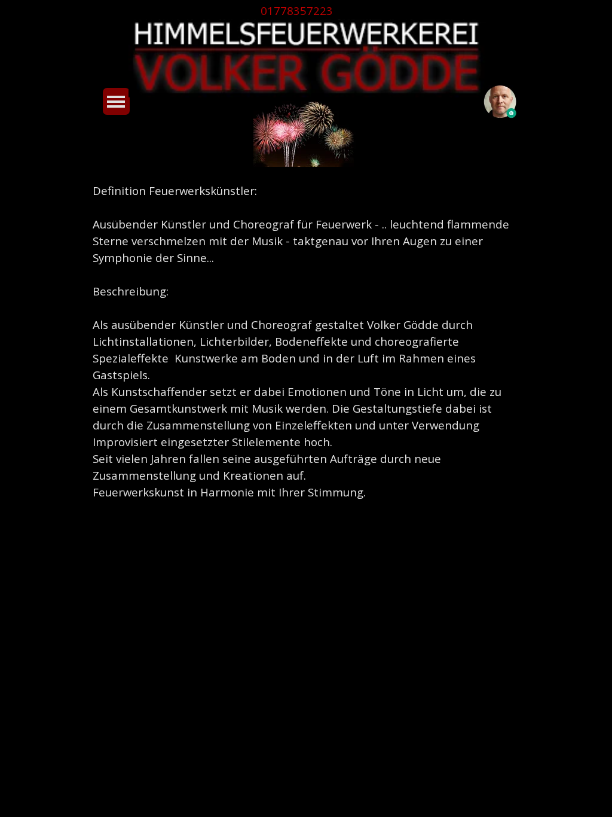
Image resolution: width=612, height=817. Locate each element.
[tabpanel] (305, 10)
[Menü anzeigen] (116, 101)
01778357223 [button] (297, 10)
